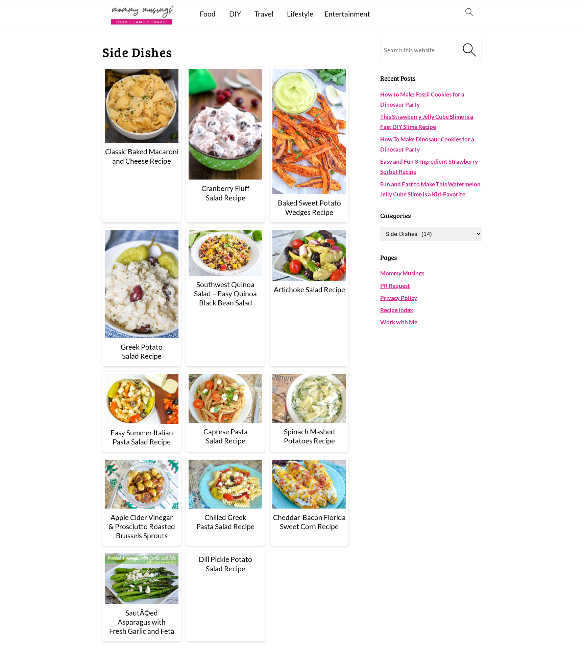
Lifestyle (300, 13)
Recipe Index (396, 310)
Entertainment (347, 13)
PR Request (395, 285)
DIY (235, 13)
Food (208, 13)
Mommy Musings (402, 273)
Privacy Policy (398, 297)
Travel (263, 13)
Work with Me (398, 322)
